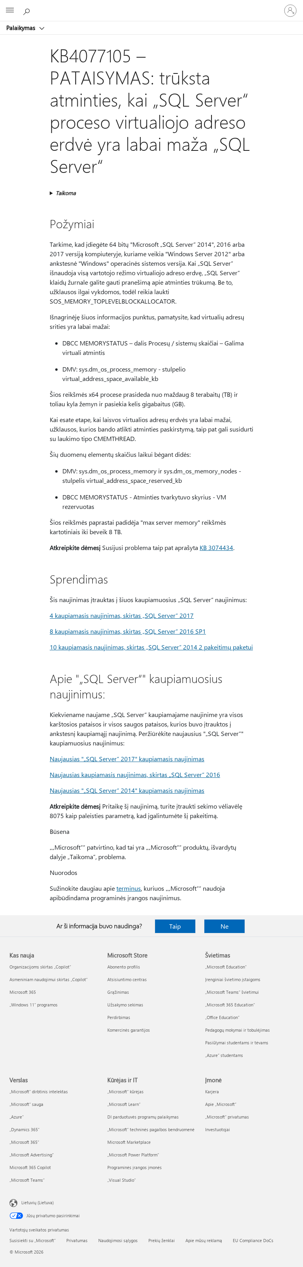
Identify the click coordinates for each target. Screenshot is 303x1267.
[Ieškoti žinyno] (27, 10)
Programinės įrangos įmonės (134, 1167)
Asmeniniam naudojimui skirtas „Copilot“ (48, 979)
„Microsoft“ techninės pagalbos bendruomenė (151, 1129)
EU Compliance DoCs (253, 1240)
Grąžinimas (118, 992)
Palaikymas (21, 28)
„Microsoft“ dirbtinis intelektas (38, 1091)
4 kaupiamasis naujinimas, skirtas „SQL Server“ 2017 (122, 615)
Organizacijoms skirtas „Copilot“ (40, 967)
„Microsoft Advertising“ (31, 1155)
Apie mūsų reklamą (203, 1240)
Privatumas (77, 1240)
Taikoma (66, 193)
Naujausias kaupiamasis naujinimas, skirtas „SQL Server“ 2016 (135, 774)
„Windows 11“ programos (33, 1005)
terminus (128, 888)
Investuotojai (217, 1129)
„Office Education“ (222, 1017)
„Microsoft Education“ (226, 967)
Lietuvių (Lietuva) (37, 1202)
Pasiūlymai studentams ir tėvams (236, 1043)
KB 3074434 (216, 547)
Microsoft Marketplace (129, 1142)
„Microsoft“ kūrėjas (125, 1091)
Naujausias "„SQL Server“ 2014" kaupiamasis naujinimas (127, 790)
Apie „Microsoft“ (220, 1104)
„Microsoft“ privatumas (227, 1117)
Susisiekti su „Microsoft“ (32, 1240)
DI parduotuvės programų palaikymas (143, 1117)
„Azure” (16, 1117)
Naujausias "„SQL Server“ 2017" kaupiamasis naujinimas (127, 759)
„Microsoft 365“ (24, 1142)
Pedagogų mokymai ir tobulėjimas (237, 1030)
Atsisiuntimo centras (127, 979)
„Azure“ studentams (224, 1055)
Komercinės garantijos (128, 1030)
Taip (175, 926)
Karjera (212, 1091)
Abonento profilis (123, 967)
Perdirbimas (118, 1017)
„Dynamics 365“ (24, 1129)
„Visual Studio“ (121, 1180)
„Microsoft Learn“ (123, 1104)
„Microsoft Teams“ (27, 1180)
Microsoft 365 (22, 992)
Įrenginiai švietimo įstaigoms (232, 979)
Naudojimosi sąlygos (118, 1240)
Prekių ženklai (161, 1240)
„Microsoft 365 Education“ (230, 1005)
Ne (224, 926)
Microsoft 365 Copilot (30, 1167)
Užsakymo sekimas (125, 1005)
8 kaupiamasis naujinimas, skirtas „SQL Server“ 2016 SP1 (128, 631)
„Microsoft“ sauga (26, 1104)
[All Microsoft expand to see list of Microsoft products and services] (9, 10)
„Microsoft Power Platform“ (133, 1155)
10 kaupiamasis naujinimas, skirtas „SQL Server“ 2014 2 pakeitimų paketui (151, 647)
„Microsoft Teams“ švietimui (232, 992)
